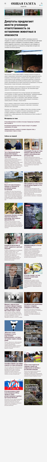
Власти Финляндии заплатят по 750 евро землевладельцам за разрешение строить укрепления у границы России (32, 388)
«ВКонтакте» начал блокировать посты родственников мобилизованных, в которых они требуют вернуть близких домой (13, 336)
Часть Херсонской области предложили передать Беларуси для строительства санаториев (13, 154)
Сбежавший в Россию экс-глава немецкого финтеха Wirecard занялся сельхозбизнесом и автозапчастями (33, 153)
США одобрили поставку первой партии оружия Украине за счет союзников (33, 185)
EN (41, 5)
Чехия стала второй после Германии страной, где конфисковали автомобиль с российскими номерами (32, 367)
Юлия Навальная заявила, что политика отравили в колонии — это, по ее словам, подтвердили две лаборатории (32, 211)
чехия (25, 363)
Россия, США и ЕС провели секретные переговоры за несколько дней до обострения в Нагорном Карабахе (33, 329)
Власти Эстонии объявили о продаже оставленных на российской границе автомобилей (13, 187)
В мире (27, 324)
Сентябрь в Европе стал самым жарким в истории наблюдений (14, 364)
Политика (28, 205)
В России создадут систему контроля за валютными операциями (32, 277)
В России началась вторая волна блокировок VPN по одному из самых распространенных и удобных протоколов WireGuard (13, 394)
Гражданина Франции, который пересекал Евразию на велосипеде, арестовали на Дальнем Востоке (13, 217)
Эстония (6, 183)
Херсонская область (8, 150)
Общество (23, 6)
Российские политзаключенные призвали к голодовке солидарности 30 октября (33, 306)
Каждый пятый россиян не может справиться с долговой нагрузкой (13, 247)
